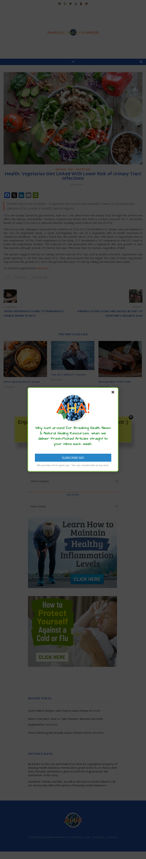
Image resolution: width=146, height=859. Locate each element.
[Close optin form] (113, 393)
